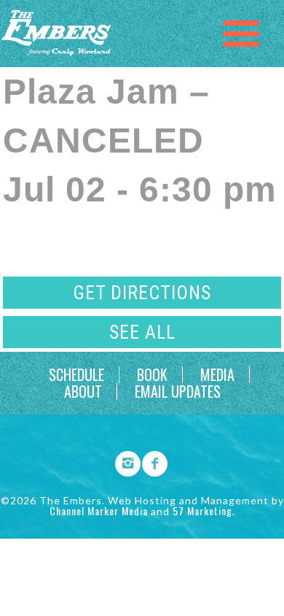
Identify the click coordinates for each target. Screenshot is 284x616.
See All (142, 332)
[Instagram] (123, 461)
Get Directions (142, 293)
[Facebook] (150, 461)
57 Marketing (202, 510)
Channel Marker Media (99, 510)
